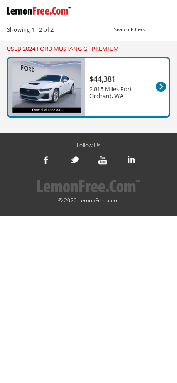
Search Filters (129, 29)
